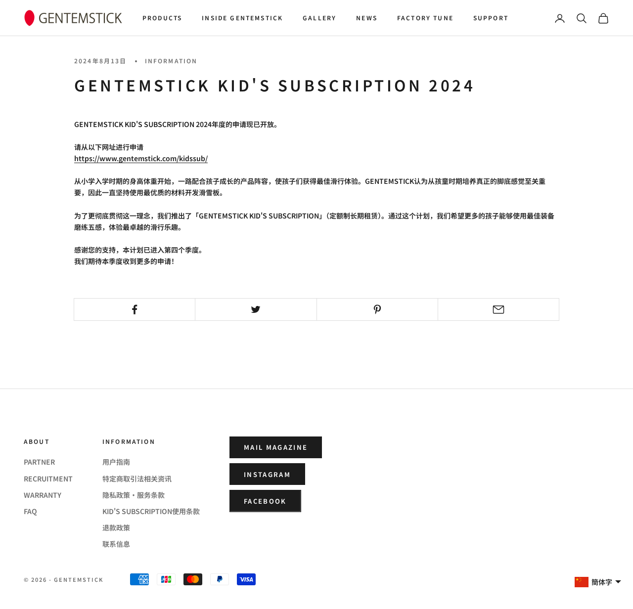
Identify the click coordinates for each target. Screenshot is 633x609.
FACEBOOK (265, 501)
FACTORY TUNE (425, 17)
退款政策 (116, 527)
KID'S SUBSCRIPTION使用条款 (151, 511)
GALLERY (319, 17)
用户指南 (116, 462)
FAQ (30, 511)
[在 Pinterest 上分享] (377, 309)
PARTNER (39, 462)
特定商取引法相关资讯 (137, 478)
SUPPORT (490, 17)
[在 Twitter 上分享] (255, 309)
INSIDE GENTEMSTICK (242, 17)
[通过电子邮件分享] (498, 309)
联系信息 (116, 544)
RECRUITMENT (48, 478)
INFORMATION (171, 60)
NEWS (366, 17)
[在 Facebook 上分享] (134, 309)
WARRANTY (42, 495)
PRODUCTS (162, 17)
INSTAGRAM (267, 474)
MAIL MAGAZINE (276, 447)
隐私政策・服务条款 (133, 495)
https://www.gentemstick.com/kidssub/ (141, 158)
